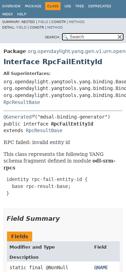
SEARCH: (52, 37)
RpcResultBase (22, 102)
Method (77, 22)
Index (7, 14)
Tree (79, 6)
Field (43, 22)
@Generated (17, 117)
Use (67, 6)
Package (33, 6)
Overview (11, 6)
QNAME (101, 267)
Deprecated (99, 6)
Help (21, 14)
